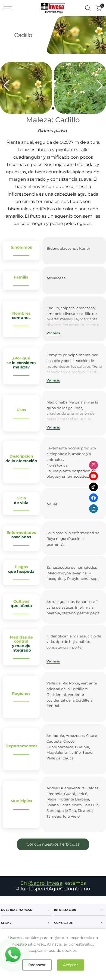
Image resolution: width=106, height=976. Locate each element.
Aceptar (70, 964)
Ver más (53, 333)
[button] (49, 108)
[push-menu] (8, 8)
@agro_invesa (45, 883)
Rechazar (37, 964)
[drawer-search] (88, 8)
